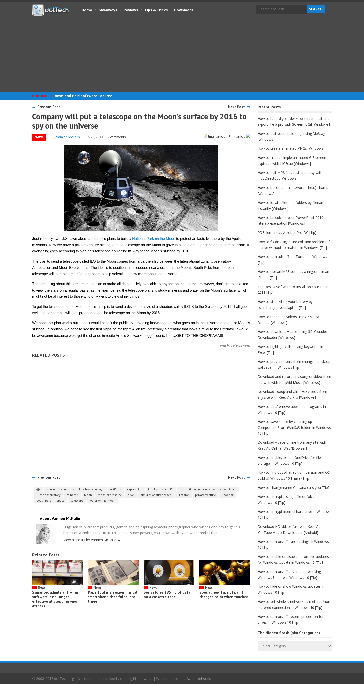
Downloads (184, 10)
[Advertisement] (182, 53)
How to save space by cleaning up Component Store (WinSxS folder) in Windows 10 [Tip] (294, 427)
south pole (44, 500)
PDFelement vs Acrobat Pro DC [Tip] (287, 232)
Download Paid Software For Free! (83, 95)
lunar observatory (49, 495)
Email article (216, 136)
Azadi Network (198, 678)
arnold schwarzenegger (88, 489)
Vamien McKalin (68, 137)
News (39, 137)
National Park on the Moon (153, 238)
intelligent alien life (161, 489)
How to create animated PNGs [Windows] (291, 148)
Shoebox (228, 495)
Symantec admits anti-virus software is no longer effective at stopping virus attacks (55, 599)
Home (87, 10)
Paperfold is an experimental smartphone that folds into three (112, 597)
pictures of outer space (155, 495)
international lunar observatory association (208, 489)
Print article (237, 136)
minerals (72, 495)
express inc (134, 489)
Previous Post (48, 106)
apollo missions (57, 489)
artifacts (115, 489)
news (131, 495)
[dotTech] (50, 13)
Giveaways (107, 10)
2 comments (117, 137)
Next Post (236, 106)
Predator (183, 495)
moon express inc (110, 495)
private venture (205, 495)
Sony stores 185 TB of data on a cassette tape (167, 594)
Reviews (131, 10)
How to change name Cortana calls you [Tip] (293, 487)
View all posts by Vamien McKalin (92, 539)
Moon (88, 495)
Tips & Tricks (156, 10)
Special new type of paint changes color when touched (223, 594)
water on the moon (102, 500)
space (61, 500)
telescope (77, 500)
